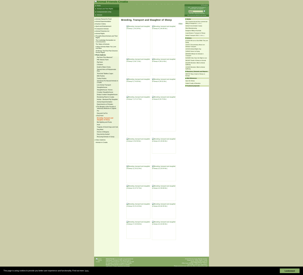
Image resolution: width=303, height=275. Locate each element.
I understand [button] (290, 271)
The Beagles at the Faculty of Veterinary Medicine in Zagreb (106, 107)
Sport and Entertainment (103, 26)
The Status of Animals (102, 44)
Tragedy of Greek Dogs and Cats (107, 127)
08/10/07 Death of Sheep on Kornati (195, 60)
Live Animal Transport (104, 85)
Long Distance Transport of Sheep (195, 33)
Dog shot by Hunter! (103, 134)
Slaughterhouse (102, 87)
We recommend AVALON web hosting (196, 15)
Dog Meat (100, 129)
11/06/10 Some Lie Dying (192, 51)
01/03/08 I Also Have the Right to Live (196, 58)
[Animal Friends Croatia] (111, 1)
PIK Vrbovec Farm (103, 60)
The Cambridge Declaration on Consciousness (106, 41)
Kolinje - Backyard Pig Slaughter (107, 99)
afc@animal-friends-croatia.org (199, 261)
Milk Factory (101, 76)
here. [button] (87, 271)
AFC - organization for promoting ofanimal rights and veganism (196, 8)
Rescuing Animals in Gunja (105, 137)
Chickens (100, 64)
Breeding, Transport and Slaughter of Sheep (105, 118)
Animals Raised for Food (103, 19)
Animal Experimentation (103, 21)
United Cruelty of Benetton (193, 83)
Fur (98, 111)
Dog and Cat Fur (102, 113)
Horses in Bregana (103, 132)
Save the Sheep (190, 81)
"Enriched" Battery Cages (105, 73)
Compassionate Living (104, 12)
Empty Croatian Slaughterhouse (107, 94)
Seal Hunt (100, 115)
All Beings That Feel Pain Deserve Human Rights (107, 51)
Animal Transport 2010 (191, 35)
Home (99, 6)
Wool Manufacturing (191, 28)
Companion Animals (102, 29)
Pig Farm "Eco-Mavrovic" (105, 57)
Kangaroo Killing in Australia (193, 30)
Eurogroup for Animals (124, 266)
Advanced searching (199, 13)
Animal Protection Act (102, 31)
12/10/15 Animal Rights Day (193, 49)
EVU (115, 266)
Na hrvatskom (204, 5)
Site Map (191, 13)
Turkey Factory (101, 78)
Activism (99, 15)
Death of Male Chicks (104, 67)
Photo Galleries (101, 55)
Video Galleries (101, 140)
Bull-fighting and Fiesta (104, 122)
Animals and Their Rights (105, 9)
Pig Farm (100, 62)
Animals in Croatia (101, 142)
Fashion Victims (101, 24)
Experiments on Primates (105, 104)
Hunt (98, 124)
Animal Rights (100, 33)
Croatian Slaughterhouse (105, 92)
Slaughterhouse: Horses (105, 90)
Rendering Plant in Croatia (105, 97)
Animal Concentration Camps (193, 26)
